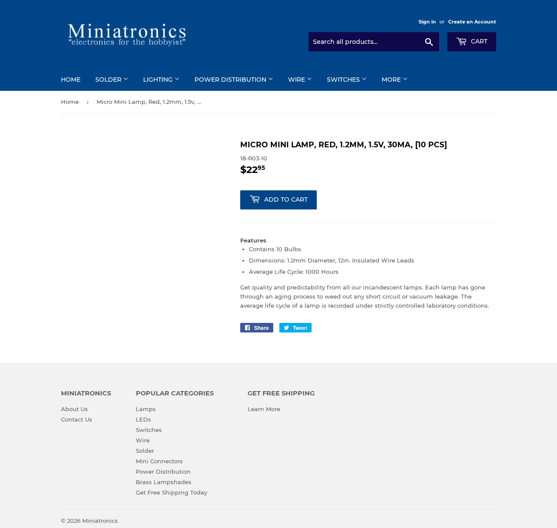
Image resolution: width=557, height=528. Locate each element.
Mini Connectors (159, 461)
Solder (109, 79)
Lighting (158, 79)
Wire (297, 79)
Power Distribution (231, 79)
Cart (478, 41)
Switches (344, 79)
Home (71, 79)
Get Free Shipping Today (171, 492)
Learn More (264, 408)
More (392, 79)
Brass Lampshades (163, 481)
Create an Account (472, 22)
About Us (74, 408)
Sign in (427, 22)
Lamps (146, 408)
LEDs (143, 419)
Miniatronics (100, 520)
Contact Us (76, 419)
